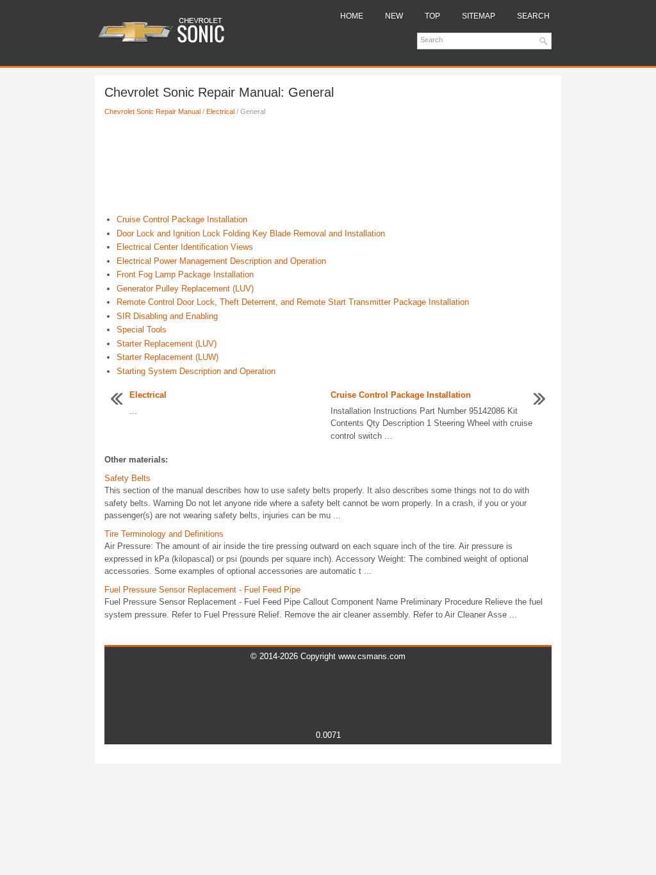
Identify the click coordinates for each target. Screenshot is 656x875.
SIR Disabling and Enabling (167, 316)
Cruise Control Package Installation (182, 219)
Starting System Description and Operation (196, 371)
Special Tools (142, 329)
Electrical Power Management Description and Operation (221, 261)
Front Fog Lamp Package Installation (185, 274)
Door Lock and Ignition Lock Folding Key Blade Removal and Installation (251, 233)
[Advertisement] (328, 168)
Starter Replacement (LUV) (167, 343)
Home (351, 16)
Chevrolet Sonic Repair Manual (152, 111)
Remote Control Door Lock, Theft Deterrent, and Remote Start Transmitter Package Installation (293, 302)
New (394, 16)
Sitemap (478, 16)
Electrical (220, 111)
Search (533, 16)
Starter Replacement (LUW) (167, 357)
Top (432, 16)
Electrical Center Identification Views (185, 247)
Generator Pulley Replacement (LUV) (185, 288)
